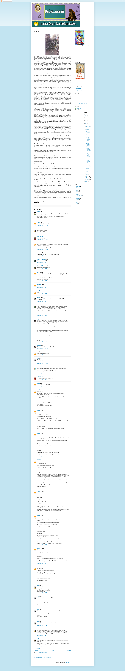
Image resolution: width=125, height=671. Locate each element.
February (88, 177)
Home (53, 650)
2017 (86, 115)
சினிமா (77, 194)
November (88, 126)
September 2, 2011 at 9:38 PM (42, 563)
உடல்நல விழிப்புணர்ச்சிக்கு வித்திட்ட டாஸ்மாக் (88, 154)
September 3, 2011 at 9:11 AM (42, 625)
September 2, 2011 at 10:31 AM (42, 354)
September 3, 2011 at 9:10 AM (42, 617)
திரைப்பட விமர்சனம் (79, 195)
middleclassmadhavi (40, 638)
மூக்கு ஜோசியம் (88, 141)
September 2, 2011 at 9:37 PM (42, 544)
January (87, 179)
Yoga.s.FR (38, 222)
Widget (80, 83)
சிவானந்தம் (38, 297)
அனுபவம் (77, 188)
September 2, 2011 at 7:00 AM (42, 280)
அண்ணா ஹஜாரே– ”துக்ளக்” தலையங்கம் (88, 165)
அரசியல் (77, 187)
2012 (86, 123)
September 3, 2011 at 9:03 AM (42, 592)
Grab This (77, 83)
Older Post (69, 650)
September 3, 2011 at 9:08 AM (42, 605)
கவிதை (77, 191)
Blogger (67, 662)
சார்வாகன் (38, 383)
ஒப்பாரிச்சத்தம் (88, 146)
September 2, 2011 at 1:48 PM (42, 379)
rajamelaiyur (39, 284)
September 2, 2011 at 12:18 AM (42, 249)
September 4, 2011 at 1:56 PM (42, 646)
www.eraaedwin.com (40, 236)
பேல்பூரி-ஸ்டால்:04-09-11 (88, 161)
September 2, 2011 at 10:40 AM (42, 363)
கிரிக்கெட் (77, 192)
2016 (86, 117)
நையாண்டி (77, 199)
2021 (86, 114)
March (87, 176)
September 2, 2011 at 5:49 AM (42, 262)
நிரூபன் (38, 228)
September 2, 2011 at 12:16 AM (42, 239)
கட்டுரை (77, 190)
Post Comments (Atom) (43, 652)
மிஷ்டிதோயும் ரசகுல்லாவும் (88, 132)
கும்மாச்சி (38, 211)
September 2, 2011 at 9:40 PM (42, 581)
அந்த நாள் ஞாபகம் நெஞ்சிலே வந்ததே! (88, 139)
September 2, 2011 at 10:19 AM (42, 341)
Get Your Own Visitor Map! (83, 103)
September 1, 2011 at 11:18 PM (42, 225)
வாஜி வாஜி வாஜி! (87, 158)
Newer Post (36, 650)
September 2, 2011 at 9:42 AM (42, 301)
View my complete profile (79, 90)
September (88, 129)
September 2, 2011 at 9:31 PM (42, 487)
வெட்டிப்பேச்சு (39, 345)
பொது (77, 203)
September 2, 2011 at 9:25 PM (42, 429)
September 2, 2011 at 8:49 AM (42, 287)
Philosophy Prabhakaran (41, 259)
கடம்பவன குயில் (39, 304)
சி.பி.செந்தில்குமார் (40, 376)
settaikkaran (39, 389)
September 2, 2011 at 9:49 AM (42, 315)
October (87, 127)
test (37, 351)
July (87, 171)
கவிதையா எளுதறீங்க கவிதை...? (88, 144)
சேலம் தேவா (39, 366)
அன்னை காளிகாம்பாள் (88, 135)
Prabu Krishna (39, 243)
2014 (86, 120)
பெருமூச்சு (77, 202)
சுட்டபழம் (87, 168)
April (87, 174)
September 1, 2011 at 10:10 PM (42, 218)
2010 (86, 181)
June (87, 173)
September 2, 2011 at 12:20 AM (42, 255)
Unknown (38, 272)
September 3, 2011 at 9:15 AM (42, 635)
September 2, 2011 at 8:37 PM (42, 386)
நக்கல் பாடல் (78, 198)
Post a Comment (38, 648)
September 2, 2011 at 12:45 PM (42, 373)
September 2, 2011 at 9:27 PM (42, 456)
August (87, 170)
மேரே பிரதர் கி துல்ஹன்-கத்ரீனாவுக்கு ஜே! (88, 150)
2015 (86, 118)
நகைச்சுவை (78, 196)
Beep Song (78, 186)
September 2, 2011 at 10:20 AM (42, 348)
